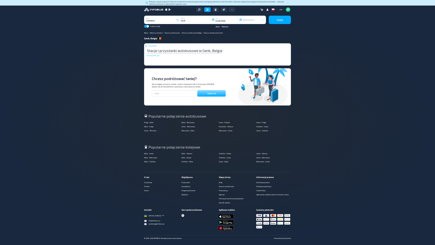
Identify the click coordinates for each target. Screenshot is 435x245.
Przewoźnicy (223, 190)
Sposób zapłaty (224, 203)
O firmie (147, 186)
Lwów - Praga (261, 122)
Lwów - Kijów (223, 162)
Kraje (220, 182)
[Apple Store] (166, 9)
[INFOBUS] (153, 9)
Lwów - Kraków (224, 122)
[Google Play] (169, 9)
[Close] (288, 3)
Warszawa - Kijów (188, 131)
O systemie (148, 182)
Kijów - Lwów (149, 153)
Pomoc (146, 190)
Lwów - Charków (262, 131)
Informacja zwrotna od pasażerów (231, 199)
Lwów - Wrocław (150, 131)
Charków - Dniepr (225, 153)
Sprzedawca (185, 186)
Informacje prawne (263, 182)
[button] (232, 9)
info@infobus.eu (154, 221)
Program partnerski (188, 190)
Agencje (222, 195)
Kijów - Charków (150, 162)
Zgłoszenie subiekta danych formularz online (272, 195)
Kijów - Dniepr (186, 158)
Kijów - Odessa (186, 153)
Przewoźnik (185, 182)
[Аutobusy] (207, 9)
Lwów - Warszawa (188, 126)
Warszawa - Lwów (225, 131)
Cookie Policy (261, 190)
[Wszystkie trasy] (199, 9)
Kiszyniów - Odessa (226, 126)
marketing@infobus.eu (157, 224)
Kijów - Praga (148, 126)
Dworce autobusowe (226, 186)
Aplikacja (184, 195)
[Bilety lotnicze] (224, 9)
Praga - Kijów (148, 122)
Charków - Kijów (187, 162)
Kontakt (148, 210)
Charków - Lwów (262, 126)
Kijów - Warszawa (188, 122)
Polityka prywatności (263, 186)
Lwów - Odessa (261, 153)
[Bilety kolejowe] (215, 9)
